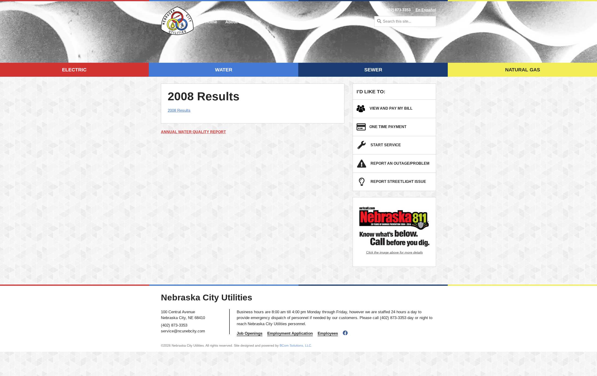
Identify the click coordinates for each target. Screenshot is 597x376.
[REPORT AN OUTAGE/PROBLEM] (364, 165)
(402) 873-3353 (398, 10)
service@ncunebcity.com (183, 331)
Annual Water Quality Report (193, 132)
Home (211, 22)
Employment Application (290, 333)
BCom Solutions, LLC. (296, 345)
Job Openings (249, 333)
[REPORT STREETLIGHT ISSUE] (364, 183)
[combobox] (405, 21)
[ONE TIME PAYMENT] (363, 129)
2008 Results (179, 110)
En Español (426, 10)
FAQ (256, 22)
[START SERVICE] (364, 147)
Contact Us (318, 22)
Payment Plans (284, 22)
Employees (328, 333)
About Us (234, 22)
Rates (343, 22)
